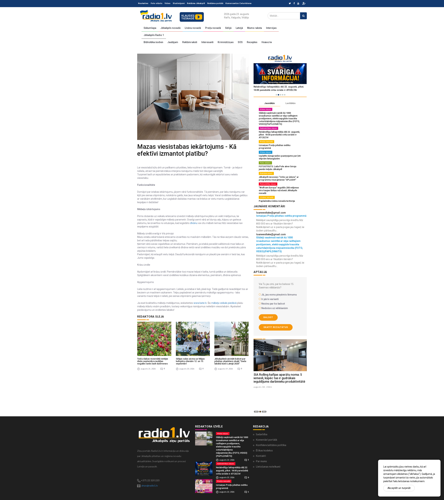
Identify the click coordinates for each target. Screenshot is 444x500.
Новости (267, 42)
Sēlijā (228, 28)
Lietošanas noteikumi (268, 466)
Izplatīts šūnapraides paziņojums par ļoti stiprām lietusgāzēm (280, 157)
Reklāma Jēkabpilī (196, 3)
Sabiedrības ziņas (268, 128)
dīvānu (193, 223)
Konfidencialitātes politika (271, 445)
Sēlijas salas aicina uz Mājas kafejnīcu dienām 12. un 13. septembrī (190, 361)
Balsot (268, 317)
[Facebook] (294, 3)
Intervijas (271, 28)
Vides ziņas (265, 109)
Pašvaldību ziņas (268, 184)
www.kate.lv (200, 303)
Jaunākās (269, 103)
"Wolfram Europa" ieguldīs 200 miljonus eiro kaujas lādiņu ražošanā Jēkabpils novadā (279, 190)
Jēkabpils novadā (170, 28)
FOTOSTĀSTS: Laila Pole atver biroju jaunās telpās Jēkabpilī (277, 167)
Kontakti (261, 455)
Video (167, 3)
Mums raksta (254, 28)
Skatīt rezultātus (275, 327)
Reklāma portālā (215, 3)
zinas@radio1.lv (149, 485)
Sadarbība (261, 434)
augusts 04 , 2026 (263, 387)
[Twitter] (290, 3)
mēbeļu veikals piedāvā (224, 303)
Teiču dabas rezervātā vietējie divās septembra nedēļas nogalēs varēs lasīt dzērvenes (152, 361)
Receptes (252, 42)
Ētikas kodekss (264, 450)
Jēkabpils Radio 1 (154, 35)
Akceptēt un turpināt (399, 488)
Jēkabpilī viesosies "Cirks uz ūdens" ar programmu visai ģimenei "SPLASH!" (279, 178)
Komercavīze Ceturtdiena (238, 3)
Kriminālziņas (226, 42)
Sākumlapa (150, 28)
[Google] (298, 3)
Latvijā (239, 28)
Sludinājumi (179, 3)
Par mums (261, 461)
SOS (240, 42)
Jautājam (172, 42)
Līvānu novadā (193, 28)
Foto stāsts (157, 3)
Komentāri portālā (266, 439)
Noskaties (143, 3)
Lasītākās (290, 103)
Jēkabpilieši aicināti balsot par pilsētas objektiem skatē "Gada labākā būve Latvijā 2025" (230, 361)
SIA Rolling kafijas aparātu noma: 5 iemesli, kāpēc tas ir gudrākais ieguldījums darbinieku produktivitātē (279, 378)
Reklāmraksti (189, 42)
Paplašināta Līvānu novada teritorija (277, 201)
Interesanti (207, 42)
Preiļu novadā (213, 28)
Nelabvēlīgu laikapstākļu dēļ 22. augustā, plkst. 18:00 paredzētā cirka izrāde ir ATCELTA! (279, 135)
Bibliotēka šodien (153, 42)
